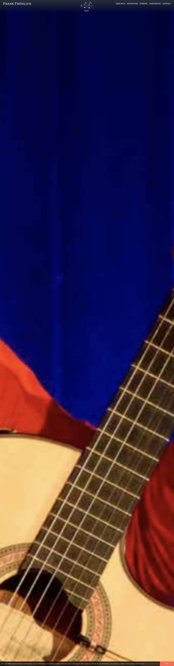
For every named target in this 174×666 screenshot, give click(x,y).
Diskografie (155, 4)
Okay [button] (167, 663)
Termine (144, 4)
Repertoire (132, 4)
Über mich (121, 4)
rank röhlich (17, 4)
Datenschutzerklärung (152, 663)
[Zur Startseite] (87, 12)
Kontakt (167, 4)
